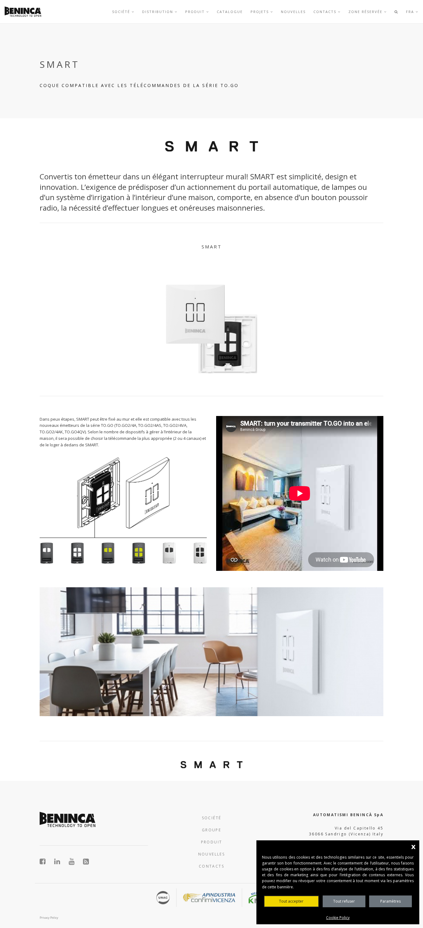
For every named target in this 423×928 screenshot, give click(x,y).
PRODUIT (211, 842)
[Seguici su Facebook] (46, 861)
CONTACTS (211, 866)
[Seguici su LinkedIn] (60, 861)
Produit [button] (195, 11)
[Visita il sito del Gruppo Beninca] (86, 861)
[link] (23, 11)
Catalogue (230, 11)
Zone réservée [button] (366, 11)
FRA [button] (411, 11)
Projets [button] (260, 11)
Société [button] (122, 11)
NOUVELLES (211, 854)
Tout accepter (291, 901)
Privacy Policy (49, 918)
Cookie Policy (338, 917)
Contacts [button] (325, 11)
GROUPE (211, 830)
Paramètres (390, 901)
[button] (396, 11)
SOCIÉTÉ (211, 818)
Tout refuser (344, 901)
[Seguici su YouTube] (75, 861)
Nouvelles (293, 11)
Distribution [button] (158, 11)
